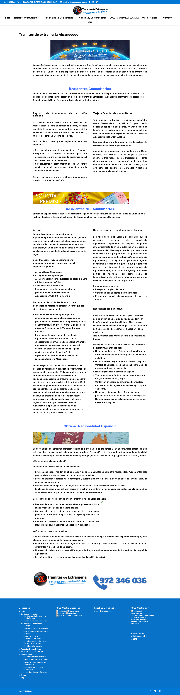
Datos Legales (138, 633)
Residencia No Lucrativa (33, 646)
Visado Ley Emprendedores (92, 18)
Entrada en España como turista (36, 629)
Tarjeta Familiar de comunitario (36, 621)
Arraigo (27, 626)
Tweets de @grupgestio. (103, 611)
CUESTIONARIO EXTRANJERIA (124, 18)
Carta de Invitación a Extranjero (36, 672)
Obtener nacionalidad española (36, 659)
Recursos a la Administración (35, 657)
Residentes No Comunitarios (59, 18)
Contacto (167, 18)
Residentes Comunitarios (26, 18)
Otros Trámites (149, 18)
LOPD (135, 639)
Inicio (7, 18)
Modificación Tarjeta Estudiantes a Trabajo (33, 637)
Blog (90, 22)
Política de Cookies (140, 636)
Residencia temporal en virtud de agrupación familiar (36, 642)
